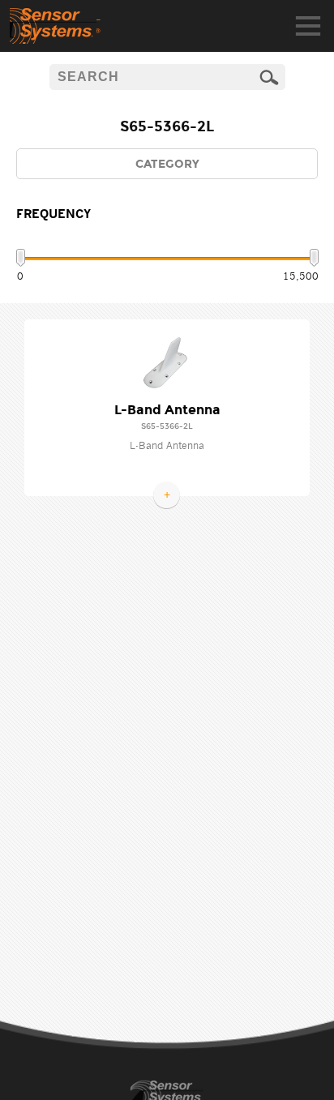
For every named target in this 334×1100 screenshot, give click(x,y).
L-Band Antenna (167, 409)
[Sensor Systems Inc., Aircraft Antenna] (55, 26)
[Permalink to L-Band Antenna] (167, 362)
